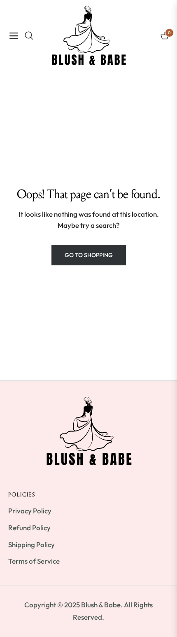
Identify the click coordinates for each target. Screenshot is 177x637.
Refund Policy (29, 527)
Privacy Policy (29, 510)
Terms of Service (34, 561)
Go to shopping (89, 255)
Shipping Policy (31, 544)
